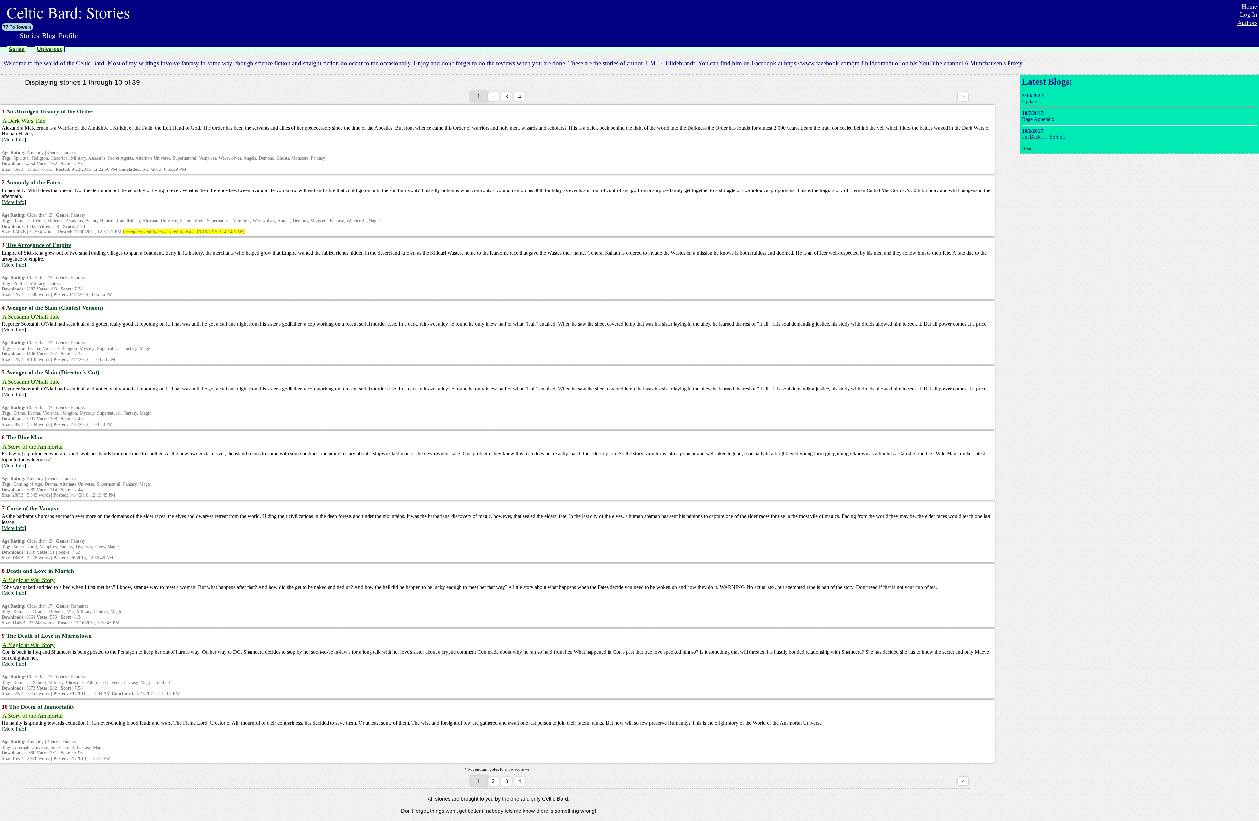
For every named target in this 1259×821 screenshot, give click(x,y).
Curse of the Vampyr (32, 508)
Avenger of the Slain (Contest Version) (54, 307)
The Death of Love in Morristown (49, 635)
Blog (49, 35)
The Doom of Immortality (42, 706)
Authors (1247, 22)
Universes (49, 49)
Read (1027, 148)
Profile (68, 35)
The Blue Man (24, 437)
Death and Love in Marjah (40, 571)
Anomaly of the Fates (33, 182)
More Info (13, 139)
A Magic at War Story (28, 580)
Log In (1248, 14)
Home (1249, 6)
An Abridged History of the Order (49, 111)
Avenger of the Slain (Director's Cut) (52, 372)
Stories (29, 35)
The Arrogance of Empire (38, 245)
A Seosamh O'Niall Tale (31, 316)
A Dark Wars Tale (23, 120)
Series (17, 49)
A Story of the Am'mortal (32, 446)
